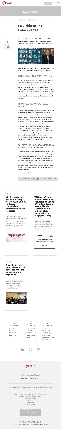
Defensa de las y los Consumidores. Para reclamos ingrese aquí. (30, 396)
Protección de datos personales (30, 398)
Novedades (22, 20)
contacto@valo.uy (30, 335)
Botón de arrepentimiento (30, 402)
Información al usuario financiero (30, 375)
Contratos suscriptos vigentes (30, 404)
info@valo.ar (12, 335)
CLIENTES (48, 3)
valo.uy (28, 337)
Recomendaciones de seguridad (30, 378)
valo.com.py (46, 339)
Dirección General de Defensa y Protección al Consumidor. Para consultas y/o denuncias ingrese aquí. (30, 394)
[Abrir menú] (59, 3)
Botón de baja (30, 400)
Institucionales (33, 20)
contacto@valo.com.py (48, 337)
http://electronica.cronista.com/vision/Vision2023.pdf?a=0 (37, 178)
